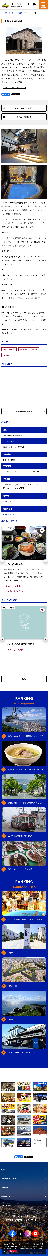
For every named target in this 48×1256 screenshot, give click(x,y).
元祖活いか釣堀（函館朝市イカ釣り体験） (25, 919)
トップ (4, 13)
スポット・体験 (15, 13)
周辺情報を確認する (24, 411)
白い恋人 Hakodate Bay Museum (21, 1052)
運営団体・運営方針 (14, 1220)
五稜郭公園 (12, 986)
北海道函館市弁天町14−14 (14, 87)
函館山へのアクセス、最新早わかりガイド (25, 736)
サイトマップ (31, 1220)
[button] (2, 560)
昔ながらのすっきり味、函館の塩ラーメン (25, 769)
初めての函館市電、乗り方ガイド (21, 836)
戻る (24, 679)
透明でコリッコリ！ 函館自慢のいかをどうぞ (26, 869)
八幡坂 (10, 952)
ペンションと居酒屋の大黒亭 (19, 643)
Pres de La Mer (9, 514)
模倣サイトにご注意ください (24, 1216)
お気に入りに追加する (24, 108)
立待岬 (10, 1019)
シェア (6, 94)
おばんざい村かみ (13, 564)
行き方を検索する (24, 116)
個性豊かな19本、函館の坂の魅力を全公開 (25, 802)
